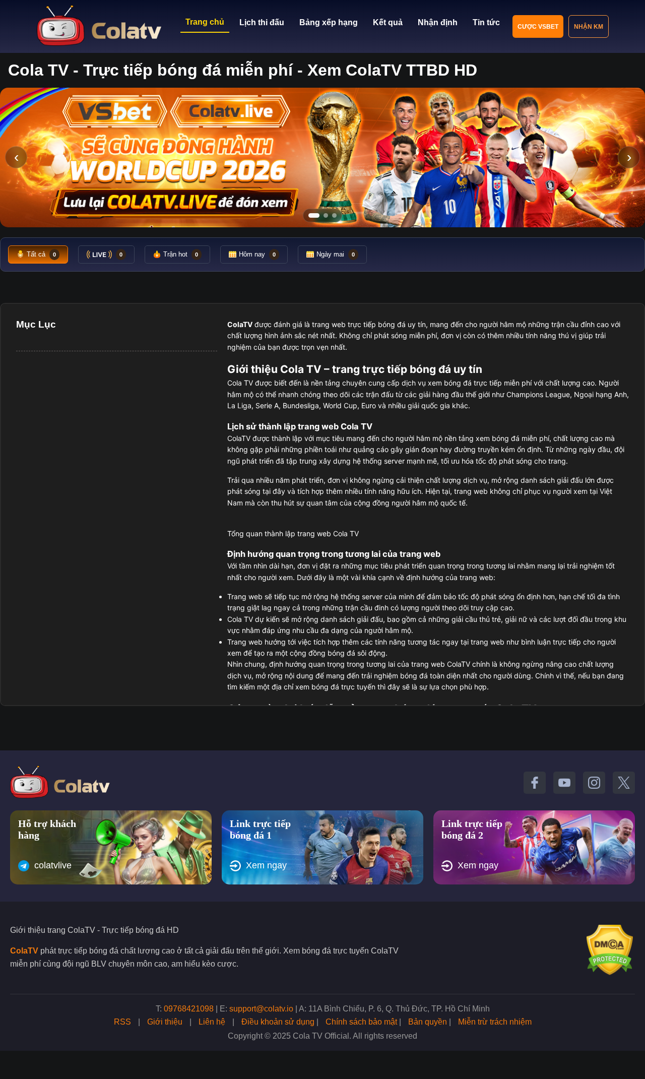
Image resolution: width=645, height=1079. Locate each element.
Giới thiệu (164, 1022)
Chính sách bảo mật (361, 1022)
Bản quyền (427, 1022)
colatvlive (53, 865)
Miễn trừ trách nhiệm (495, 1022)
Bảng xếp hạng (328, 22)
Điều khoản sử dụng (277, 1022)
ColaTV (24, 950)
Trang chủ (204, 22)
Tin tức (486, 22)
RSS (122, 1022)
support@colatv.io (261, 1008)
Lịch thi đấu (261, 22)
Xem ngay (266, 865)
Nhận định (438, 22)
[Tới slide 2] (326, 215)
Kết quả (388, 22)
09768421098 (189, 1008)
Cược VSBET (538, 26)
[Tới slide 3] (334, 215)
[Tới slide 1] (313, 215)
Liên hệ (212, 1022)
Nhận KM (588, 26)
